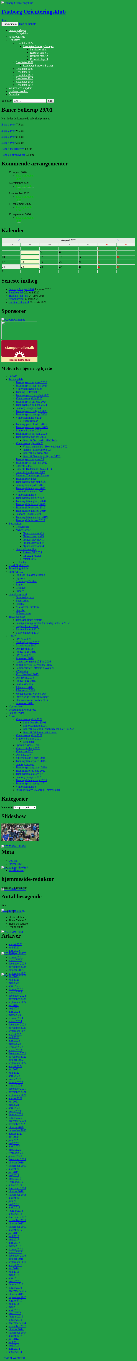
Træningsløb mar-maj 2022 (31, 481)
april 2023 (14, 1040)
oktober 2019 (16, 1162)
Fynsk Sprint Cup (19, 565)
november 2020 (17, 1123)
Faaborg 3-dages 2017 (28, 777)
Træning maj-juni (18, 295)
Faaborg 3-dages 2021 (28, 738)
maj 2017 (14, 1239)
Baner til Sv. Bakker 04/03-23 (40, 440)
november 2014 (17, 1326)
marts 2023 (15, 1043)
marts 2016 (15, 1281)
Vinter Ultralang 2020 (28, 748)
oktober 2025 (16, 969)
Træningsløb (16, 379)
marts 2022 (15, 1079)
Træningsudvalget (26, 478)
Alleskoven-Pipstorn (27, 606)
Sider (4, 911)
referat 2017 (29, 558)
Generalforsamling (26, 549)
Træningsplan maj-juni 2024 (31, 411)
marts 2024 (15, 1014)
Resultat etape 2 (39, 55)
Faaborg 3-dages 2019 (28, 513)
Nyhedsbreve (23, 529)
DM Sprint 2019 (25, 639)
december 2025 (17, 963)
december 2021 (17, 1088)
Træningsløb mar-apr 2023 (31, 436)
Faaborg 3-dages (25, 764)
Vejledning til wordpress (22, 709)
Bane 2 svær (8, 130)
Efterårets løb (16, 292)
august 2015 (15, 1300)
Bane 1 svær (8, 124)
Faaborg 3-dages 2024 (28, 408)
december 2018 (17, 1188)
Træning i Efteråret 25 (28, 391)
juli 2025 (14, 976)
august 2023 (15, 1034)
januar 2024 (15, 1021)
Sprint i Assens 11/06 (27, 744)
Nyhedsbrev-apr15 (33, 533)
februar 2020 (16, 1152)
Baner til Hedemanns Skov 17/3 (34, 468)
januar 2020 (15, 1156)
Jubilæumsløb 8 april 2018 (30, 757)
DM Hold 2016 (24, 648)
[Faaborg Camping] (13, 319)
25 (30, 266)
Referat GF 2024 (32, 552)
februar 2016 (16, 1284)
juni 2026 (14, 947)
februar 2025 (16, 989)
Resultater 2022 (24, 43)
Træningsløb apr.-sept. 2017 (31, 780)
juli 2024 (14, 1005)
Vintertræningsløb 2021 (29, 735)
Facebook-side (17, 36)
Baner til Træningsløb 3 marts (32, 475)
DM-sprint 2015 (25, 677)
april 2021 (14, 1107)
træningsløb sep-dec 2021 (30, 485)
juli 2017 (14, 1233)
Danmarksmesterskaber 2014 (32, 700)
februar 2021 (16, 1114)
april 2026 (14, 950)
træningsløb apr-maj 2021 (30, 491)
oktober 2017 (16, 1223)
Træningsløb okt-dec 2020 (30, 497)
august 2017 (15, 1229)
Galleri (12, 635)
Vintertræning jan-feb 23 (29, 443)
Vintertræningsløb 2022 (29, 719)
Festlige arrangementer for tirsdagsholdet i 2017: (43, 623)
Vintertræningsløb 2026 (29, 388)
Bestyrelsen (15, 523)
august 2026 (15, 944)
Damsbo (20, 610)
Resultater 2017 (24, 78)
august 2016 (15, 1265)
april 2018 (14, 1207)
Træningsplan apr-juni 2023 (31, 433)
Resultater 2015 (24, 84)
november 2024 (17, 998)
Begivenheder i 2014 (27, 632)
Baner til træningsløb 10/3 (30, 472)
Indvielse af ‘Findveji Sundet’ (32, 696)
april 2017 (14, 1242)
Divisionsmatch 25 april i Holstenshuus (38, 789)
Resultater (14, 39)
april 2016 (14, 1278)
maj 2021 (14, 1104)
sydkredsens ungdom (20, 87)
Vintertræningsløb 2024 (29, 417)
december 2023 (17, 1024)
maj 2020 (14, 1143)
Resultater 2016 (24, 81)
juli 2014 (14, 1338)
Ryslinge (21, 587)
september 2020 (17, 1130)
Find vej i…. (16, 571)
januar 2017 (15, 1252)
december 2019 (17, 1159)
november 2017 (17, 1220)
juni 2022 (14, 1072)
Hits (10, 911)
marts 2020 (15, 1149)
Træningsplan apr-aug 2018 (31, 767)
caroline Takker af (19, 302)
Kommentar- (18, 867)
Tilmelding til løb (18, 568)
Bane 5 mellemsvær (12, 148)
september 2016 (17, 1261)
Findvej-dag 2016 (26, 651)
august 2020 (15, 1133)
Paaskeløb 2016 (25, 658)
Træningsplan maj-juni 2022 (31, 462)
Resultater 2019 (24, 71)
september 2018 (17, 1194)
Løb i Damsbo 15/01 (34, 722)
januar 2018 (15, 1213)
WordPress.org (17, 870)
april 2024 (14, 1011)
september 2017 (17, 1226)
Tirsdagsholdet (17, 616)
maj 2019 (14, 1175)
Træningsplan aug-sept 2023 (32, 427)
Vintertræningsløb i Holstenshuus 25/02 (45, 446)
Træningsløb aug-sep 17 (29, 773)
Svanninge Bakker (26, 581)
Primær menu (10, 24)
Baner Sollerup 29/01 (35, 725)
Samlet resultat (38, 49)
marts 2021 (15, 1111)
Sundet (20, 590)
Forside (13, 375)
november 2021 (17, 1091)
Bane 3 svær (8, 136)
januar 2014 (15, 1351)
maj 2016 (14, 1274)
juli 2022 (14, 1069)
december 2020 (17, 1120)
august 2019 (15, 1168)
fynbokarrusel (16, 298)
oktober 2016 (16, 1258)
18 (30, 261)
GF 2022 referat (32, 555)
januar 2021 (15, 1117)
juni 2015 (14, 1303)
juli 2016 (14, 1268)
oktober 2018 (16, 1191)
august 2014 (15, 1335)
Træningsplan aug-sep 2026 (31, 382)
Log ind (13, 860)
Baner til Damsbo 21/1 (35, 452)
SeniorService (16, 712)
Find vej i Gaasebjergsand (30, 574)
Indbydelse (22, 33)
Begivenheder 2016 (27, 626)
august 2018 (15, 1197)
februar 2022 (16, 1082)
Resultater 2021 (24, 62)
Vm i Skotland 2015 (27, 674)
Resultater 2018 (24, 75)
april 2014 (14, 1348)
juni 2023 (14, 1037)
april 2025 (14, 986)
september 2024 (17, 1002)
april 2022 (14, 1075)
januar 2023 (15, 1050)
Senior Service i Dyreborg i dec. (34, 664)
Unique (18, 911)
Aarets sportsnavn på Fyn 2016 (33, 661)
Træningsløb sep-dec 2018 (30, 761)
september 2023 (17, 1030)
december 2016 (17, 1255)
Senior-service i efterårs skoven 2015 (36, 667)
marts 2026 (15, 953)
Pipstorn (20, 578)
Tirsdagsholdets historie (29, 619)
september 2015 (17, 1297)
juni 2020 (14, 1140)
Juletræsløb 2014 (25, 690)
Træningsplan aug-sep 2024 (31, 404)
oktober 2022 (16, 1059)
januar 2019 (15, 1184)
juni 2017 (14, 1236)
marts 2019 (15, 1178)
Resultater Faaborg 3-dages (38, 46)
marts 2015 (15, 1313)
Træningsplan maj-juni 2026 (31, 385)
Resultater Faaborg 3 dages (38, 65)
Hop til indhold (27, 23)
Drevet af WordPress (13, 1357)
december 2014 (17, 1322)
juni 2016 (14, 1271)
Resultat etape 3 (39, 59)
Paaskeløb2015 (24, 683)
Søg (3, 20)
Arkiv (12, 716)
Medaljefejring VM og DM (31, 693)
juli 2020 (14, 1136)
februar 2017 (16, 1249)
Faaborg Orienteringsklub (33, 11)
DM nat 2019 (23, 754)
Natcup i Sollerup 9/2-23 (37, 449)
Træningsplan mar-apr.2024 (31, 414)
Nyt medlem (15, 706)
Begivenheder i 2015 (27, 629)
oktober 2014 (16, 1329)
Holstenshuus (23, 613)
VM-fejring (22, 671)
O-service (14, 94)
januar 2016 (15, 1287)
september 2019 (17, 1165)
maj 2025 (14, 982)
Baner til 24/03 (24, 465)
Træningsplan (30, 420)
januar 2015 (15, 1319)
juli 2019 (14, 1172)
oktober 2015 (16, 1294)
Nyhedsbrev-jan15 (33, 536)
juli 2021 (14, 1101)
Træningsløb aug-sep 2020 (31, 501)
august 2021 (15, 1098)
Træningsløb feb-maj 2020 (30, 504)
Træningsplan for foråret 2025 (32, 395)
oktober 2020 (16, 1127)
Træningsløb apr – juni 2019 (32, 517)
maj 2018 (14, 1204)
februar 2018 (16, 1210)
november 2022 (17, 1056)
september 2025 (17, 973)
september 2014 (17, 1332)
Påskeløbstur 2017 (26, 645)
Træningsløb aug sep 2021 (30, 488)
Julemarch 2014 (25, 687)
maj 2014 (14, 1345)
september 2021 (17, 1095)
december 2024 (17, 995)
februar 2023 (16, 1046)
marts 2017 (15, 1245)
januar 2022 (15, 1085)
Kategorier (7, 807)
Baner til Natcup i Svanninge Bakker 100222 (48, 728)
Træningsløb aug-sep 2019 (31, 510)
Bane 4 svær (8, 142)
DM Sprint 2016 (25, 655)
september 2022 (17, 1063)
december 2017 (17, 1217)
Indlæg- (15, 863)
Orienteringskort (18, 594)
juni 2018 (14, 1201)
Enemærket (22, 600)
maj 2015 (14, 1306)
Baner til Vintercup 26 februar (40, 732)
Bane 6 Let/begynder (13, 154)
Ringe (19, 584)
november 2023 (17, 1027)
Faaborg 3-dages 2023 (28, 430)
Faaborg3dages (17, 30)
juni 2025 (14, 979)
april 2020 (14, 1146)
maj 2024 (14, 1008)
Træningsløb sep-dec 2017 (30, 770)
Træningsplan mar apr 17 (30, 783)
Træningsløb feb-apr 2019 (30, 520)
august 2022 (15, 1066)
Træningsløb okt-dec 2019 (30, 507)
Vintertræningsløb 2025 (29, 398)
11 (30, 257)
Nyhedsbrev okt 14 (33, 542)
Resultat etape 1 (39, 52)
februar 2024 (16, 1018)
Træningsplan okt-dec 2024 (31, 401)
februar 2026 (16, 957)
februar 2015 (16, 1316)
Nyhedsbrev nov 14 (34, 539)
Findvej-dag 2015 (26, 680)
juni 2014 (14, 1342)
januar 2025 (15, 992)
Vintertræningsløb (26, 494)
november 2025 (17, 966)
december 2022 (17, 1053)
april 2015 (14, 1310)
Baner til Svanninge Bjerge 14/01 (41, 456)
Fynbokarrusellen (18, 91)
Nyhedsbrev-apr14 (33, 546)
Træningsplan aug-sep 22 (30, 459)
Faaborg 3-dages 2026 (21, 289)
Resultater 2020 (24, 68)
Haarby (20, 603)
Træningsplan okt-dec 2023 (31, 424)
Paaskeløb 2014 (25, 703)
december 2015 (17, 1290)
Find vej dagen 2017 (27, 642)
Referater (21, 562)
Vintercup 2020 (24, 751)
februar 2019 (16, 1181)
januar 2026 (15, 960)
